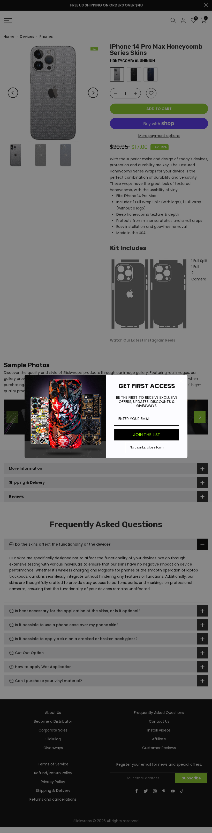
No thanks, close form (147, 447)
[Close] (181, 381)
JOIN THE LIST (146, 435)
